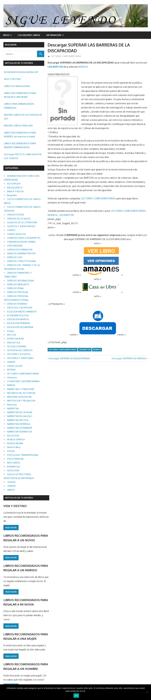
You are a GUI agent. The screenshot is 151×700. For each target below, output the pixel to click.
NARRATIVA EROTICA (17, 420)
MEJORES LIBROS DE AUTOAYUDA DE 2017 (23, 116)
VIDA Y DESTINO (12, 79)
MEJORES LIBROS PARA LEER (18, 125)
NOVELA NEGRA (15, 443)
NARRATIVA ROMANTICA (19, 431)
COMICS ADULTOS (16, 234)
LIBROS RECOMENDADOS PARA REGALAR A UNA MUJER (20, 95)
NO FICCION (13, 435)
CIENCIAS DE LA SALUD (18, 218)
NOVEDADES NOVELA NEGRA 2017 (21, 72)
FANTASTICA (13, 342)
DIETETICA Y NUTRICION (19, 307)
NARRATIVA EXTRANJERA (19, 427)
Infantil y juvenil (14, 365)
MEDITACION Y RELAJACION (21, 400)
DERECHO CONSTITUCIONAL (21, 261)
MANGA (11, 385)
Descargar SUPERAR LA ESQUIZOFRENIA (69, 358)
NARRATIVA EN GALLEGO (19, 416)
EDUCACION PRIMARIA (18, 323)
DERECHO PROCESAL (17, 292)
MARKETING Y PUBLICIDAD (20, 389)
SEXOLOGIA (13, 470)
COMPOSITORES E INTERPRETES (23, 238)
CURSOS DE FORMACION (19, 249)
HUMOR (11, 362)
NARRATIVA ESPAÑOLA (18, 424)
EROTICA (11, 334)
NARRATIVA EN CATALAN (19, 412)
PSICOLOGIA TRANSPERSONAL (22, 455)
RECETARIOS (13, 462)
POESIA (11, 451)
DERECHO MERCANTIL (18, 284)
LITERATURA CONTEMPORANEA (23, 381)
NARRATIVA (13, 408)
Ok (76, 695)
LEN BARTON (55, 66)
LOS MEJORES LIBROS (29, 35)
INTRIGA (11, 369)
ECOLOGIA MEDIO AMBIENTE (22, 311)
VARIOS (11, 489)
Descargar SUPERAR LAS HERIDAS (129, 358)
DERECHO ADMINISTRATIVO (21, 253)
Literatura (12, 377)
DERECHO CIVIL (14, 257)
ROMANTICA (13, 466)
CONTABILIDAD (15, 245)
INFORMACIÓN (53, 35)
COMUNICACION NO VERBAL (21, 241)
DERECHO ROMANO (17, 303)
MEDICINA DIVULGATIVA (19, 396)
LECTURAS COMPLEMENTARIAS (66, 56)
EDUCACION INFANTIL (18, 319)
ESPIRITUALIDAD (15, 338)
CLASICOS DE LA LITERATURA (22, 222)
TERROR (11, 486)
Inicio (6, 35)
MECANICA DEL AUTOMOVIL (21, 393)
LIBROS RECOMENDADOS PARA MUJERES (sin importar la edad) (20, 134)
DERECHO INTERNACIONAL (20, 280)
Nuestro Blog (13, 447)
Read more (11, 527)
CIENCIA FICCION (15, 214)
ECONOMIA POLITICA (18, 315)
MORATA (83, 66)
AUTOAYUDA (13, 183)
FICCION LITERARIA (16, 346)
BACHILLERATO (14, 187)
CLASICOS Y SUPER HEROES (21, 226)
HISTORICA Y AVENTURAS (20, 358)
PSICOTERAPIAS (15, 458)
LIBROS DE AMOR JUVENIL (17, 86)
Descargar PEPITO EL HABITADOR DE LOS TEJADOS (23, 156)
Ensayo (10, 331)
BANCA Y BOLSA (15, 191)
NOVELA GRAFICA (16, 439)
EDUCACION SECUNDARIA (20, 327)
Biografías (12, 195)
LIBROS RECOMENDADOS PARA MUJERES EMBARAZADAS (20, 145)
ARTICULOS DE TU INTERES (19, 497)
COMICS (11, 230)
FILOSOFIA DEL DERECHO (20, 350)
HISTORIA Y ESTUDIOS (18, 354)
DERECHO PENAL (15, 288)
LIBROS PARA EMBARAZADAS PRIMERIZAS (19, 105)
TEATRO (11, 482)
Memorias (12, 404)
